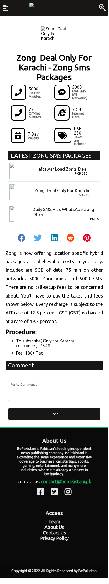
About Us (54, 527)
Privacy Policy (54, 538)
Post (54, 414)
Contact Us (54, 532)
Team (54, 521)
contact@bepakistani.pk (66, 481)
